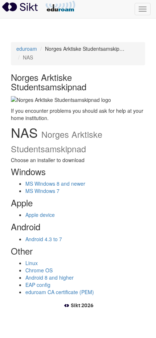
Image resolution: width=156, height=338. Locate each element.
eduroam (60, 6)
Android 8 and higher (49, 277)
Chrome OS (39, 270)
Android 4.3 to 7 (43, 239)
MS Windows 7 (42, 190)
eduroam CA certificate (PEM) (59, 292)
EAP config (37, 284)
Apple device (40, 214)
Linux (31, 263)
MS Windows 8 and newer (55, 183)
